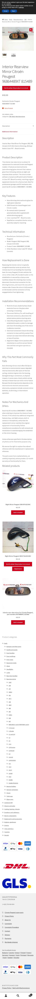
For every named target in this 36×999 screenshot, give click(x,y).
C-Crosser (11, 728)
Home (6, 19)
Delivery (7, 935)
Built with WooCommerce (21, 988)
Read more (18, 569)
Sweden (10, 958)
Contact (7, 931)
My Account (6, 995)
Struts (8, 793)
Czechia (11, 953)
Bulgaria (5, 953)
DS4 (10, 777)
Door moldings (11, 656)
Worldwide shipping (11, 942)
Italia (17, 955)
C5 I (10, 764)
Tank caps (10, 796)
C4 (9, 754)
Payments (8, 938)
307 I (10, 699)
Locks (8, 672)
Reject (13, 11)
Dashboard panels (12, 650)
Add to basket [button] (18, 512)
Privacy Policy (9, 916)
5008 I (10, 715)
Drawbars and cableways (11, 812)
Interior (6, 825)
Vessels (6, 835)
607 (10, 721)
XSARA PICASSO (13, 783)
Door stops (10, 659)
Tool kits (7, 832)
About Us (8, 920)
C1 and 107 (12, 734)
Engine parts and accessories (13, 819)
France (28, 953)
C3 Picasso (12, 747)
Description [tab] (6, 126)
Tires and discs (8, 829)
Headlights (10, 669)
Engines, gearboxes (10, 822)
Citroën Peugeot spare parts (14, 912)
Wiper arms (10, 799)
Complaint (8, 924)
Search (18, 995)
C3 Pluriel (11, 751)
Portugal (23, 955)
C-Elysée (11, 731)
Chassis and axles (9, 806)
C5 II (10, 767)
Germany (5, 955)
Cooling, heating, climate (12, 809)
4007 (10, 705)
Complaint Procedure (12, 927)
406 (10, 708)
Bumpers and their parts (14, 646)
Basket (27, 994)
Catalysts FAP (8, 803)
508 (10, 718)
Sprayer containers (12, 790)
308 (25, 19)
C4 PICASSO (12, 760)
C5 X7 (10, 770)
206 (10, 685)
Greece (17, 953)
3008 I (10, 692)
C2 (9, 738)
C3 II (10, 744)
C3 (9, 741)
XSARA (11, 780)
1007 (10, 682)
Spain (5, 958)
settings (21, 7)
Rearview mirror (18, 19)
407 (10, 712)
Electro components (10, 816)
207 (10, 689)
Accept (5, 11)
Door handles (10, 653)
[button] (30, 29)
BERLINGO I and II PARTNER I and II (19, 724)
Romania (30, 955)
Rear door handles (12, 676)
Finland (23, 953)
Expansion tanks (11, 663)
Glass (8, 666)
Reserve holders (11, 786)
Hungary (12, 955)
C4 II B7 (11, 757)
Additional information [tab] (9, 132)
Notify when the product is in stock (16, 88)
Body (10, 19)
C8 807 (10, 773)
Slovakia (16, 958)
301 (10, 695)
